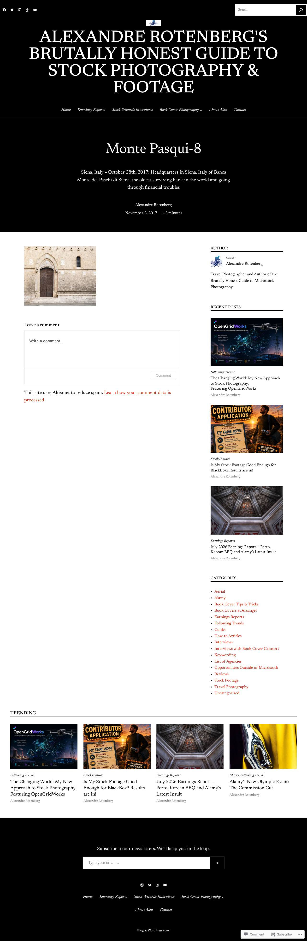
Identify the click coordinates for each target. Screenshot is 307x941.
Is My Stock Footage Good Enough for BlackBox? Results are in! (243, 467)
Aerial (219, 592)
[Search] (301, 10)
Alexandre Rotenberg (153, 205)
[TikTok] (27, 10)
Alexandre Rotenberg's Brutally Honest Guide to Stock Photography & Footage (153, 63)
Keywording (225, 655)
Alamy (220, 598)
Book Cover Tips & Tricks (236, 604)
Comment (163, 375)
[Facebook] (4, 10)
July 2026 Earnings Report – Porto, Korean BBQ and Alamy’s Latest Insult (243, 549)
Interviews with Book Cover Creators (246, 649)
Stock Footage (220, 459)
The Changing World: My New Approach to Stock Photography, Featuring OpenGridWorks (245, 383)
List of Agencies (228, 662)
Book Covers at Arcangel (235, 611)
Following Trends (223, 372)
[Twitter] (12, 10)
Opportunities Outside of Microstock (246, 668)
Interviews (223, 642)
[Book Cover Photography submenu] (201, 110)
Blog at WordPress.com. (153, 930)
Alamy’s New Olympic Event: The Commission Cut (259, 784)
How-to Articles (228, 636)
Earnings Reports (223, 541)
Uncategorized (226, 693)
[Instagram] (20, 10)
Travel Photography (231, 687)
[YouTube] (35, 10)
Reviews (221, 674)
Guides (220, 630)
